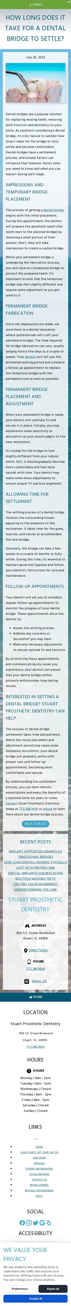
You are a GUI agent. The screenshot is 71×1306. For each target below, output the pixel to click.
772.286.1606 (28, 809)
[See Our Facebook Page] (22, 1223)
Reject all (53, 1288)
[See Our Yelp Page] (49, 1223)
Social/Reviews (39, 1174)
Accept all (35, 1298)
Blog (39, 1196)
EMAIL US (39, 981)
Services (39, 1163)
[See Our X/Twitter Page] (35, 1223)
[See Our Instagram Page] (29, 1223)
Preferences (20, 1288)
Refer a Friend (39, 1185)
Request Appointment (39, 1191)
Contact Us (39, 1180)
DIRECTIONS (38, 950)
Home (37, 4)
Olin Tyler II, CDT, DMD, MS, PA (39, 1152)
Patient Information (39, 1169)
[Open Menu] (68, 1)
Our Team (39, 1158)
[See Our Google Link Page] (42, 1223)
